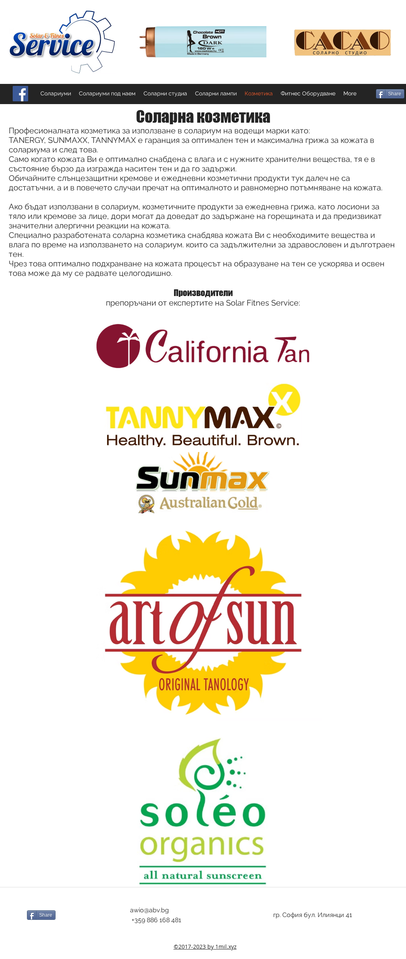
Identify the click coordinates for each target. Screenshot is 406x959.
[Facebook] (20, 93)
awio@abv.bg (149, 910)
